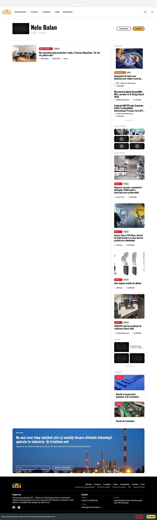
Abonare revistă (139, 487)
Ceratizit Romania (122, 333)
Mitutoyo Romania (122, 100)
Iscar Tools (120, 197)
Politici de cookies (118, 487)
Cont (143, 484)
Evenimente (124, 484)
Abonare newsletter (63, 468)
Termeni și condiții (103, 487)
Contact (138, 29)
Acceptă (151, 517)
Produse (97, 484)
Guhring (119, 245)
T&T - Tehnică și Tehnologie (126, 83)
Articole (88, 484)
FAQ (129, 487)
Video (115, 484)
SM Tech (119, 288)
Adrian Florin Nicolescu (124, 114)
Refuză (139, 517)
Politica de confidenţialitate (84, 487)
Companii (107, 484)
